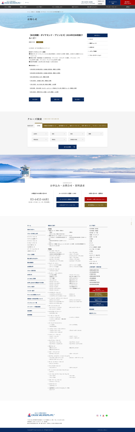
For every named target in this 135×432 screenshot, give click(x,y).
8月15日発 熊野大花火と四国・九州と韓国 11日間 (44, 92)
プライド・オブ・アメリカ (75, 330)
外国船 (50, 249)
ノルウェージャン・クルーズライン (57, 328)
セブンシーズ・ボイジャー (75, 300)
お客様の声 (30, 266)
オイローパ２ (72, 296)
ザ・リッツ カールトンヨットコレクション (59, 370)
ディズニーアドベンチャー (55, 288)
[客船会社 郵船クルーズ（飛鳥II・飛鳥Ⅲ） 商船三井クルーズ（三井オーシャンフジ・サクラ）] (40, 139)
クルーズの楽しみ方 (57, 7)
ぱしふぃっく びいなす (54, 245)
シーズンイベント (73, 285)
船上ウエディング (73, 280)
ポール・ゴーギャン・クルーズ (56, 361)
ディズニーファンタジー (54, 283)
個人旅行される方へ (92, 7)
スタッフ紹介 (31, 286)
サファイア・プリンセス (54, 255)
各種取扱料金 (93, 280)
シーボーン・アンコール (54, 317)
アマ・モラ (71, 375)
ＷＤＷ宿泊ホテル (73, 286)
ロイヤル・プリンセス (54, 259)
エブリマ (51, 371)
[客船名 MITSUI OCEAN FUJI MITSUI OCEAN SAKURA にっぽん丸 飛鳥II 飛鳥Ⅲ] (58, 139)
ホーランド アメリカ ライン (55, 323)
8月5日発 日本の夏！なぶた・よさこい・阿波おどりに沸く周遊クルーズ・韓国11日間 (53, 88)
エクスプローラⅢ (53, 313)
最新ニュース (93, 43)
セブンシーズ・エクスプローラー (56, 301)
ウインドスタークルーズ (54, 366)
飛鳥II (50, 232)
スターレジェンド (73, 367)
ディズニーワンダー (53, 286)
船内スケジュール (73, 283)
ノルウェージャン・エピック (55, 332)
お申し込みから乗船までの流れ (35, 282)
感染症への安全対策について (35, 298)
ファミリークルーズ (32, 240)
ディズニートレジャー (54, 290)
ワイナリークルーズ (32, 236)
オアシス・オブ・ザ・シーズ (55, 359)
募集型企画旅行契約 (94, 270)
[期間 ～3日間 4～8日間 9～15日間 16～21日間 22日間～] (95, 134)
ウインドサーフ (52, 367)
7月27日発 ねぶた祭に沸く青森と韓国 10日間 (43, 84)
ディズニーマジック (53, 285)
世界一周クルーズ (86, 125)
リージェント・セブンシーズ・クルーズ (58, 298)
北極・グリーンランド (95, 257)
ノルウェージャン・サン (54, 330)
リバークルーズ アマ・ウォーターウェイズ (59, 374)
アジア (91, 243)
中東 (91, 241)
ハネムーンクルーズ (32, 243)
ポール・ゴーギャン (53, 363)
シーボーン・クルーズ (54, 315)
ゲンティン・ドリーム (54, 381)
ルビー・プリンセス (73, 257)
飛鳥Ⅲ (70, 232)
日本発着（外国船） (94, 230)
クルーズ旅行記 (31, 270)
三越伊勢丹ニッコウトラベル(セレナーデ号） (59, 388)
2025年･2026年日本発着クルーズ (56, 254)
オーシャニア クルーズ (54, 305)
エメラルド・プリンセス (74, 261)
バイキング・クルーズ (54, 269)
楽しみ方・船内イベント (74, 276)
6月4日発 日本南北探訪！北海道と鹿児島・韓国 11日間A (45, 73)
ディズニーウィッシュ (74, 275)
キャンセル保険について (33, 294)
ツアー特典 (51, 278)
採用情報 (29, 315)
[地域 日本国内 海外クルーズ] (76, 134)
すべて (91, 39)
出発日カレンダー (53, 276)
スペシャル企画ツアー (33, 238)
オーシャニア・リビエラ (54, 309)
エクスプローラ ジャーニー (55, 311)
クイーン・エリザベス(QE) (55, 265)
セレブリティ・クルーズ (54, 340)
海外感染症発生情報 (94, 284)
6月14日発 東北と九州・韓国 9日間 (39, 77)
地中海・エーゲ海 (94, 232)
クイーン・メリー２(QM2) (75, 265)
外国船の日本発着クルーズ (50, 125)
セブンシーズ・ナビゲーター (75, 301)
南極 (91, 259)
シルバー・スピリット (74, 338)
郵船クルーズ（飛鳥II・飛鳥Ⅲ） (56, 230)
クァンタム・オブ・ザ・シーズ (56, 357)
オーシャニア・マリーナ (74, 307)
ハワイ (91, 253)
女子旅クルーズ (31, 247)
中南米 (91, 251)
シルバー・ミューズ (53, 336)
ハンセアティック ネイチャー (56, 294)
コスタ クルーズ (52, 384)
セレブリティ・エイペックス (75, 343)
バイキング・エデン (53, 270)
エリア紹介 (39, 7)
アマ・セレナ (72, 377)
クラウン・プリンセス (74, 259)
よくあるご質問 (31, 278)
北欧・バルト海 (93, 237)
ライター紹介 (30, 290)
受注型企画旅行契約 (94, 272)
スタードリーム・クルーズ (55, 379)
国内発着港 (30, 262)
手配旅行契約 (93, 274)
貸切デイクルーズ (32, 251)
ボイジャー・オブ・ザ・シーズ (76, 357)
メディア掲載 (93, 51)
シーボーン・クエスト (74, 317)
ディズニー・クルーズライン (99, 125)
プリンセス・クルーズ (54, 250)
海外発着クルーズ (63, 125)
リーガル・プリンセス (54, 257)
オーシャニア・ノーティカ (55, 307)
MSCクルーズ (52, 346)
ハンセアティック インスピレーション (57, 296)
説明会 (128, 7)
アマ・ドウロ (52, 377)
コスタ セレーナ (53, 385)
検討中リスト (92, 313)
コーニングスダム (73, 324)
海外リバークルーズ (74, 125)
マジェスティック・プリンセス (56, 261)
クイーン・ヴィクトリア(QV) (75, 266)
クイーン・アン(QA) (53, 266)
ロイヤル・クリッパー (54, 353)
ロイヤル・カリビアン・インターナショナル (59, 356)
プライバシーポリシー (103, 430)
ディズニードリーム (53, 281)
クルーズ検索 (7, 7)
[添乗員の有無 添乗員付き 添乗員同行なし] (76, 139)
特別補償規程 (93, 278)
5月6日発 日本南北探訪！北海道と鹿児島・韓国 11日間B (45, 69)
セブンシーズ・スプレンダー (55, 303)
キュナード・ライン (53, 263)
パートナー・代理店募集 (33, 307)
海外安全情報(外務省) (95, 282)
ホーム (27, 2)
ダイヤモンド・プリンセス (55, 252)
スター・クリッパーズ (54, 352)
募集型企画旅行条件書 (95, 276)
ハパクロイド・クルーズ (54, 292)
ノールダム (51, 324)
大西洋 (91, 239)
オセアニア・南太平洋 (95, 255)
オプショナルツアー (73, 278)
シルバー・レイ (52, 338)
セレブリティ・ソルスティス (55, 343)
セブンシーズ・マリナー (54, 300)
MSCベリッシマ (52, 347)
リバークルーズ (93, 261)
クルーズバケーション (95, 55)
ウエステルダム (52, 326)
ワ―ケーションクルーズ (33, 249)
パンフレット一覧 (32, 303)
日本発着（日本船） (94, 228)
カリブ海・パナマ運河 (95, 249)
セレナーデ (51, 389)
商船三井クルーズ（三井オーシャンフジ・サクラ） (61, 235)
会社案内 (29, 311)
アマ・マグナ (52, 375)
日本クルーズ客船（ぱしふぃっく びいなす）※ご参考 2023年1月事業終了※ (67, 244)
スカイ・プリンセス (73, 254)
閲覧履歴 (91, 309)
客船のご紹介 (23, 7)
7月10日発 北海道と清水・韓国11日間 (40, 80)
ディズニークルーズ (111, 7)
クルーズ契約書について (74, 288)
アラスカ (92, 245)
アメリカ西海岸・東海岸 (95, 247)
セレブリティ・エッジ (74, 342)
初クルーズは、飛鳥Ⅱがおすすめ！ (57, 234)
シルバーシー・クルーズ (54, 334)
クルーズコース (52, 280)
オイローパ (71, 294)
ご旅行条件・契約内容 (95, 267)
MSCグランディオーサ (54, 349)
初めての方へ (75, 7)
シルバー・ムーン (73, 336)
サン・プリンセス (73, 252)
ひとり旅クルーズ (32, 245)
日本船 (38, 125)
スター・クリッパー (73, 353)
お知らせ (33, 11)
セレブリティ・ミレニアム (55, 342)
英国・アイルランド (94, 234)
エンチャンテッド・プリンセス (76, 255)
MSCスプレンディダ (73, 347)
